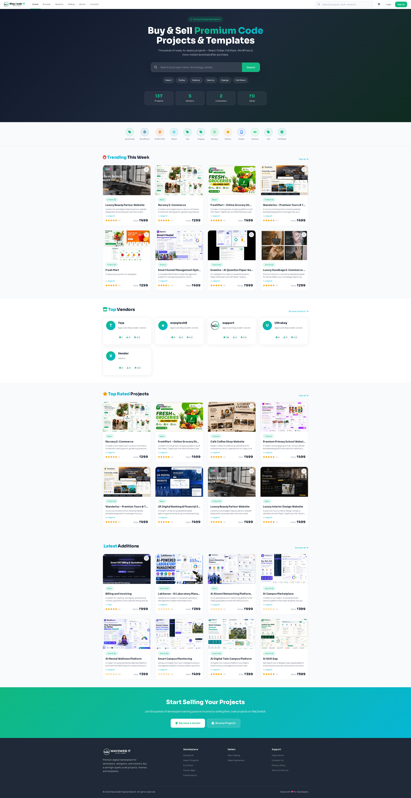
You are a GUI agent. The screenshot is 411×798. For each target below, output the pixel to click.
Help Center (278, 755)
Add (137, 181)
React (169, 80)
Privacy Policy (279, 765)
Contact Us (278, 760)
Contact (94, 4)
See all (302, 159)
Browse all (300, 547)
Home (35, 4)
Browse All (188, 755)
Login (388, 4)
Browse (47, 4)
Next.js (210, 80)
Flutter (182, 80)
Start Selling (234, 755)
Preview (121, 181)
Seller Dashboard (236, 760)
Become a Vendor (190, 723)
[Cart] (379, 4)
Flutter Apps (189, 770)
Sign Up (401, 4)
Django (225, 80)
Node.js (196, 80)
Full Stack (241, 80)
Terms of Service (280, 770)
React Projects (191, 760)
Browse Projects (225, 723)
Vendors (59, 4)
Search (251, 67)
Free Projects (190, 775)
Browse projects (297, 311)
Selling (71, 4)
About (82, 4)
